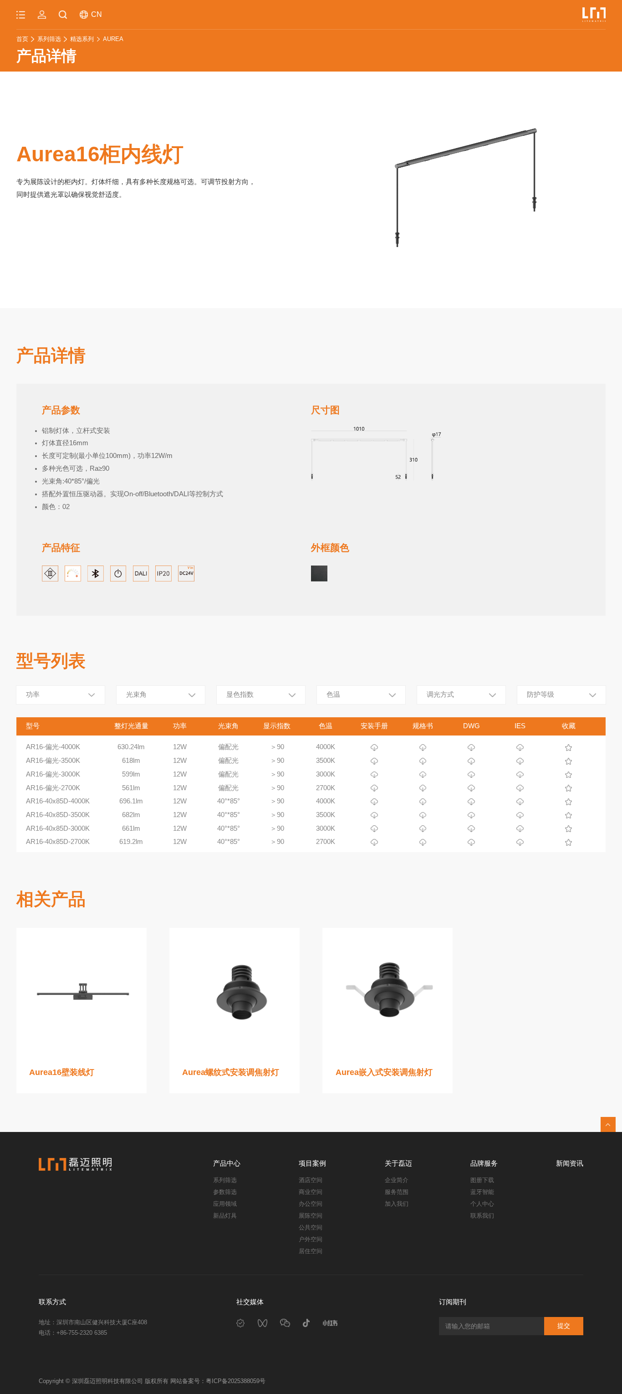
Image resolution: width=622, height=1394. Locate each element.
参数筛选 (225, 1191)
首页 (22, 39)
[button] (320, 190)
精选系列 (82, 39)
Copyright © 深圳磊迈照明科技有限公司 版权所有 (104, 1381)
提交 (563, 1325)
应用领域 (225, 1203)
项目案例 (312, 1163)
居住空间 (310, 1251)
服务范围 (396, 1191)
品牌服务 (484, 1163)
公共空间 (310, 1227)
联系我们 (482, 1215)
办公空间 (310, 1203)
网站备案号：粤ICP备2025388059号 (217, 1381)
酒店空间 (310, 1180)
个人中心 (482, 1203)
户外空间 (310, 1239)
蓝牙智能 (482, 1191)
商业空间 (310, 1191)
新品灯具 (225, 1215)
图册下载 (482, 1180)
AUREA (113, 39)
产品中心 (226, 1163)
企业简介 (396, 1180)
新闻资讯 (569, 1163)
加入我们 (396, 1203)
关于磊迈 (398, 1163)
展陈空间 (310, 1215)
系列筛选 (49, 39)
